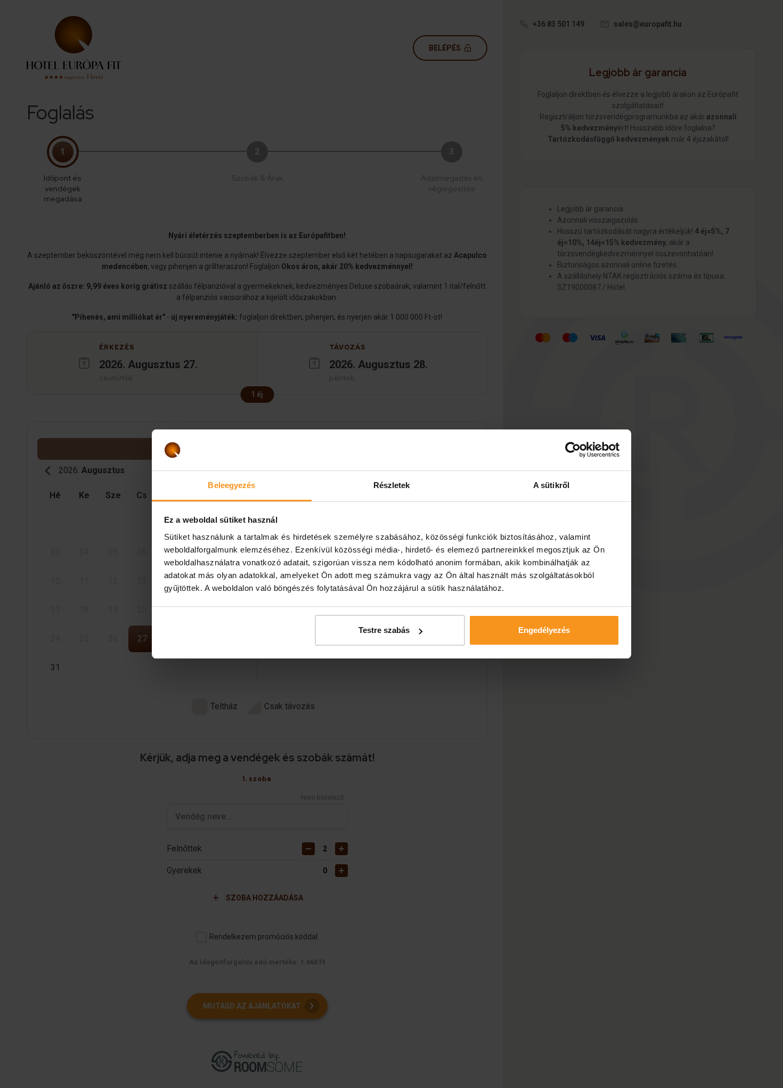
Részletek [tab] (391, 485)
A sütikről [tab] (551, 485)
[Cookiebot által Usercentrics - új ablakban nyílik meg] (572, 450)
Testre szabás (384, 630)
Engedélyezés (544, 630)
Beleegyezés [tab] (231, 485)
